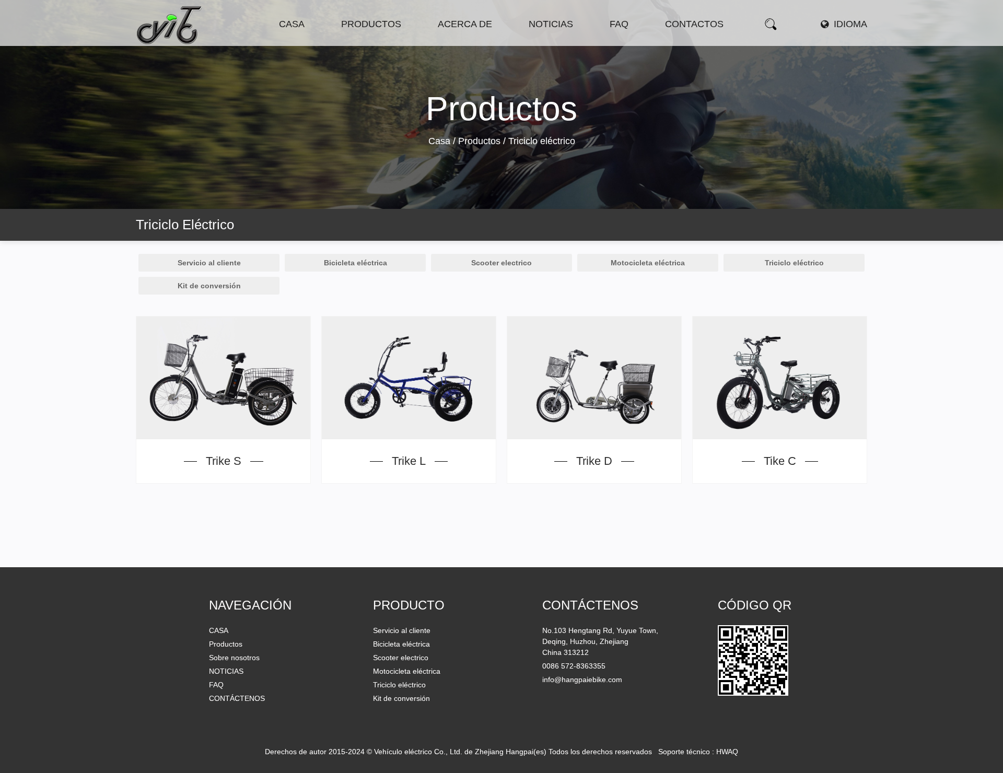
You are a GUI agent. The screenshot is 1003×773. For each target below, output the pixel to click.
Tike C (780, 460)
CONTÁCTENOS (237, 698)
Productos (371, 24)
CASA (218, 630)
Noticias (551, 24)
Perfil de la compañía (478, 43)
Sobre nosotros (234, 657)
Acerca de (465, 24)
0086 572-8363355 (573, 666)
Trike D (594, 460)
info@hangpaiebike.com (582, 679)
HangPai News (555, 43)
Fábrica (478, 42)
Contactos (694, 24)
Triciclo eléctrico (794, 263)
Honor (477, 41)
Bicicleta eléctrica (372, 43)
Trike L (409, 460)
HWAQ (727, 751)
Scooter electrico (382, 42)
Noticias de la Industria (569, 42)
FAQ (216, 685)
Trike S (223, 460)
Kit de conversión (209, 286)
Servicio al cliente (209, 263)
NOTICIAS (226, 671)
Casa (292, 24)
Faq (619, 24)
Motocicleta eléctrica (381, 41)
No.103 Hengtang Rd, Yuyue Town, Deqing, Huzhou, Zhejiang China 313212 (600, 641)
